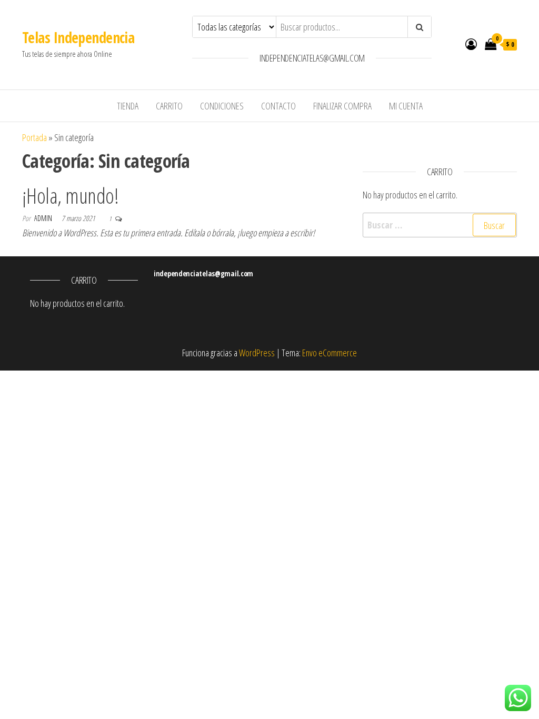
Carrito (169, 105)
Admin (44, 218)
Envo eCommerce (329, 352)
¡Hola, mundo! (70, 195)
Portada (34, 137)
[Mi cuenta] (471, 44)
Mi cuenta (406, 105)
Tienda (127, 105)
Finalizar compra (342, 105)
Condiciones (222, 105)
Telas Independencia (78, 37)
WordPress (257, 352)
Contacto (278, 105)
